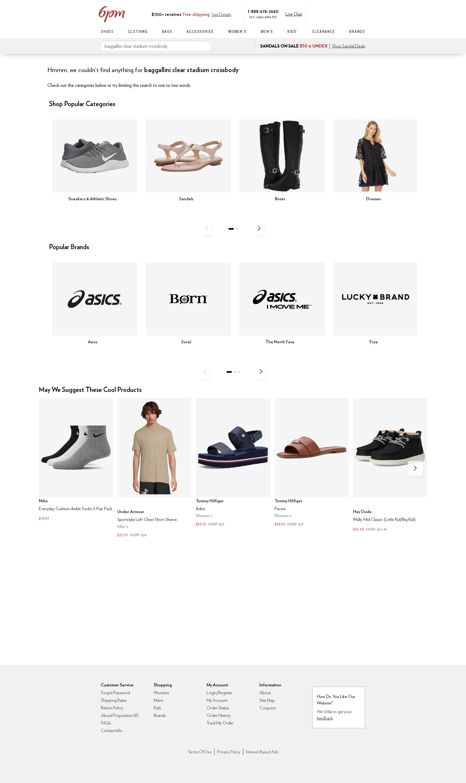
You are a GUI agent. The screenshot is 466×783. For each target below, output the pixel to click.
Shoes (107, 31)
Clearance (323, 31)
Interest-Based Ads (262, 751)
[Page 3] (238, 372)
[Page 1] (231, 229)
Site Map (267, 700)
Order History (219, 715)
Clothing (138, 31)
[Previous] (207, 228)
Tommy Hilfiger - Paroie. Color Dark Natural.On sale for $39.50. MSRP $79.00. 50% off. (312, 462)
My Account (328, 14)
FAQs (106, 723)
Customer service (339, 14)
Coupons (267, 707)
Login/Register (219, 692)
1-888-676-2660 (263, 11)
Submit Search (205, 45)
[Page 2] (237, 229)
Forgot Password (115, 692)
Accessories (200, 31)
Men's (267, 31)
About (264, 692)
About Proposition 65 (120, 715)
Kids (157, 707)
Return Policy (112, 707)
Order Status (218, 707)
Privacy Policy (228, 751)
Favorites (351, 14)
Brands (357, 31)
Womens (161, 692)
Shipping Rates (114, 700)
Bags (167, 31)
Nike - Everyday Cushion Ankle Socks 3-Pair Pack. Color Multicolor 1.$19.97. (76, 460)
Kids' (292, 31)
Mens (158, 700)
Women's (237, 31)
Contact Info (111, 730)
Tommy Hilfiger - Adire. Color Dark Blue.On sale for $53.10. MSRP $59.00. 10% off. (233, 462)
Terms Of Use (199, 751)
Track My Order (220, 723)
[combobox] (155, 46)
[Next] (259, 228)
